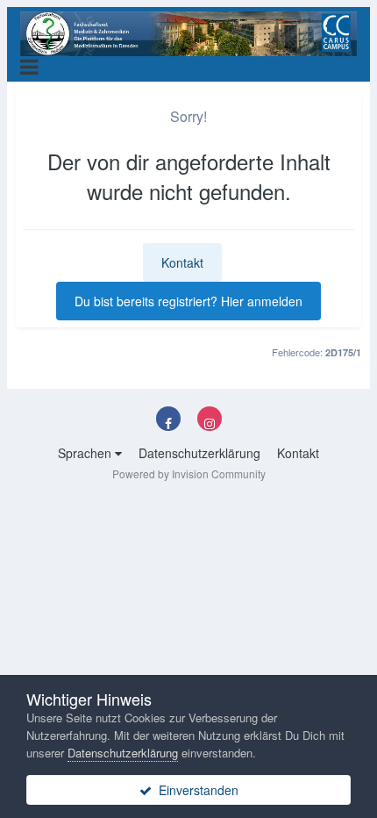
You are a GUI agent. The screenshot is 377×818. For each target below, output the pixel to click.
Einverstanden (195, 790)
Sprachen (86, 453)
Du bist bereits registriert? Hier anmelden (188, 301)
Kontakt (182, 262)
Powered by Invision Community (189, 473)
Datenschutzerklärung (199, 453)
